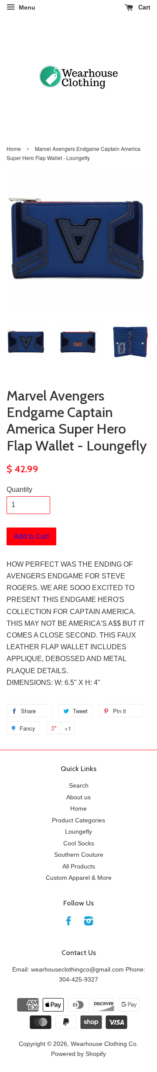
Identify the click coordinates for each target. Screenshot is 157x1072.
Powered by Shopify (78, 1054)
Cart (143, 7)
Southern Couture (78, 855)
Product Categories (78, 820)
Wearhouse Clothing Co (104, 1044)
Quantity (19, 489)
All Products (78, 866)
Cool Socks (78, 843)
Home (14, 148)
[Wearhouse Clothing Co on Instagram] (88, 922)
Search (79, 785)
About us (78, 797)
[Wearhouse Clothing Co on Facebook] (68, 922)
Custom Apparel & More (79, 878)
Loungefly (78, 831)
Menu (26, 7)
